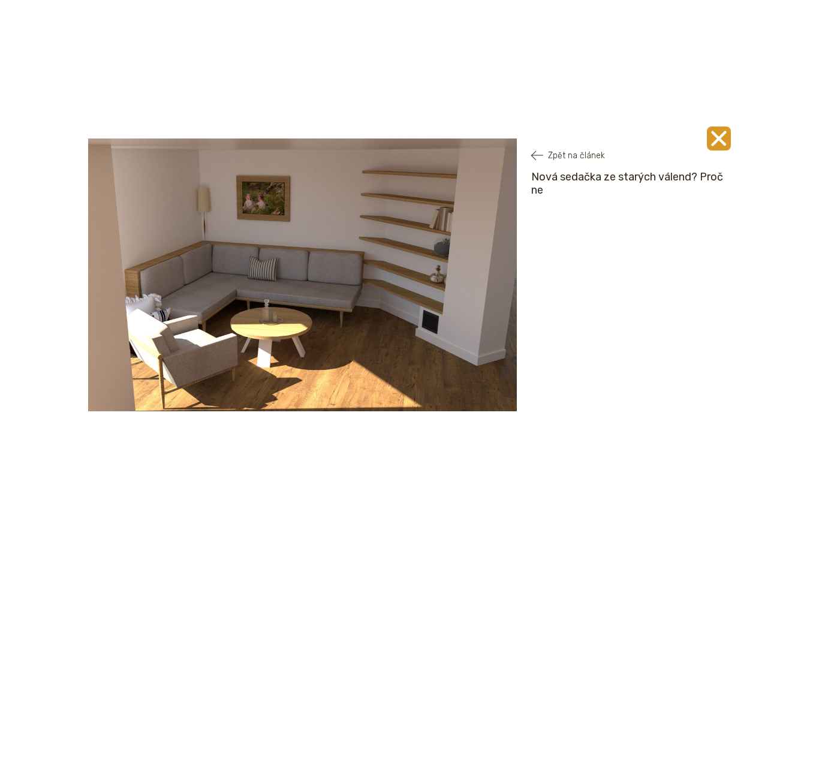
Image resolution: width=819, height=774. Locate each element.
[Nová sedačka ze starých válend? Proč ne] (719, 138)
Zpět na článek (576, 155)
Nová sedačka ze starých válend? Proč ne (627, 183)
